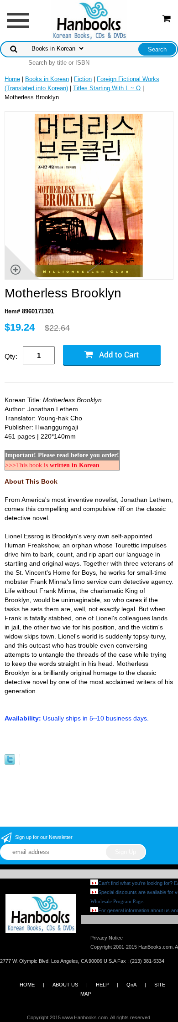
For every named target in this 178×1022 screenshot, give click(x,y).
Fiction (83, 79)
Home (12, 79)
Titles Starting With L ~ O (107, 88)
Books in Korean (47, 79)
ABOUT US (65, 984)
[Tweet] (10, 762)
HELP (102, 984)
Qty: (11, 356)
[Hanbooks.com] (89, 19)
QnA (131, 984)
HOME (27, 984)
